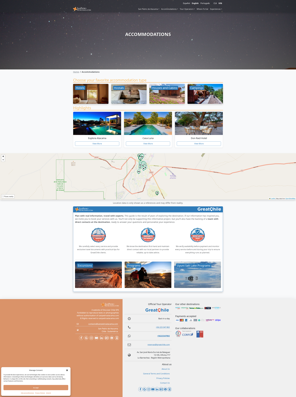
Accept (36, 387)
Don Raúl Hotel (199, 138)
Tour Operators (186, 9)
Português (205, 3)
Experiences (215, 9)
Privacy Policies (40, 393)
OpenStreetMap (290, 198)
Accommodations (169, 9)
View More (97, 143)
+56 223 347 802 (163, 327)
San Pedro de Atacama (148, 9)
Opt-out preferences (27, 393)
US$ (220, 3)
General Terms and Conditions (156, 373)
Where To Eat (202, 9)
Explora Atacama (97, 138)
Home (76, 71)
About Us (166, 369)
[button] (67, 370)
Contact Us (165, 383)
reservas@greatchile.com (159, 344)
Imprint (48, 393)
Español (186, 3)
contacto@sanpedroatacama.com (103, 324)
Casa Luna (148, 138)
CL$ (215, 3)
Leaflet (272, 198)
